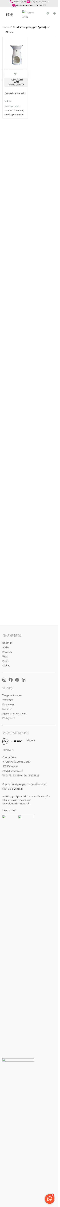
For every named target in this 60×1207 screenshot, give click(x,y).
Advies (5, 647)
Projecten (7, 651)
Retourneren (8, 704)
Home (5, 26)
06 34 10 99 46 (19, 1)
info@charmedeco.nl (39, 1)
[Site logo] (28, 14)
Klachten (6, 709)
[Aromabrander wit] (16, 54)
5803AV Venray (10, 766)
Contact (6, 665)
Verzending (7, 699)
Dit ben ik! (7, 642)
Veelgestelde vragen (12, 695)
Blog (4, 656)
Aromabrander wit (14, 93)
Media (5, 661)
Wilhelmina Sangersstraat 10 (16, 761)
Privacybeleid (8, 718)
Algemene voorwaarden (14, 713)
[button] (16, 82)
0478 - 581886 (13, 775)
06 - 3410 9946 (31, 775)
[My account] (40, 14)
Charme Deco (9, 757)
